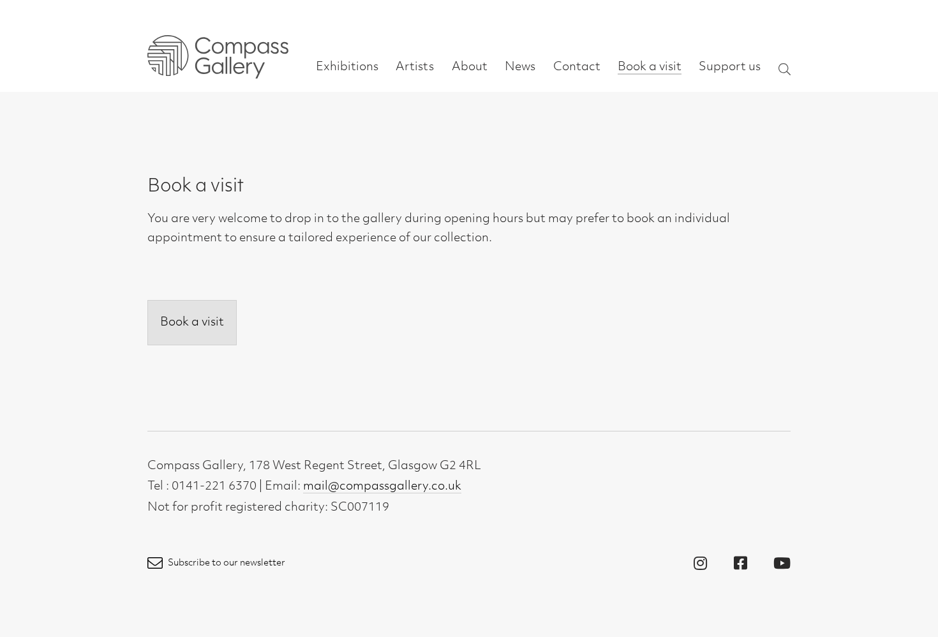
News (520, 67)
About (470, 67)
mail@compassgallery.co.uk (382, 487)
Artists (415, 67)
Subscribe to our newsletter (225, 563)
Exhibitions (347, 67)
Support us (730, 67)
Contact (576, 67)
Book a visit (649, 67)
